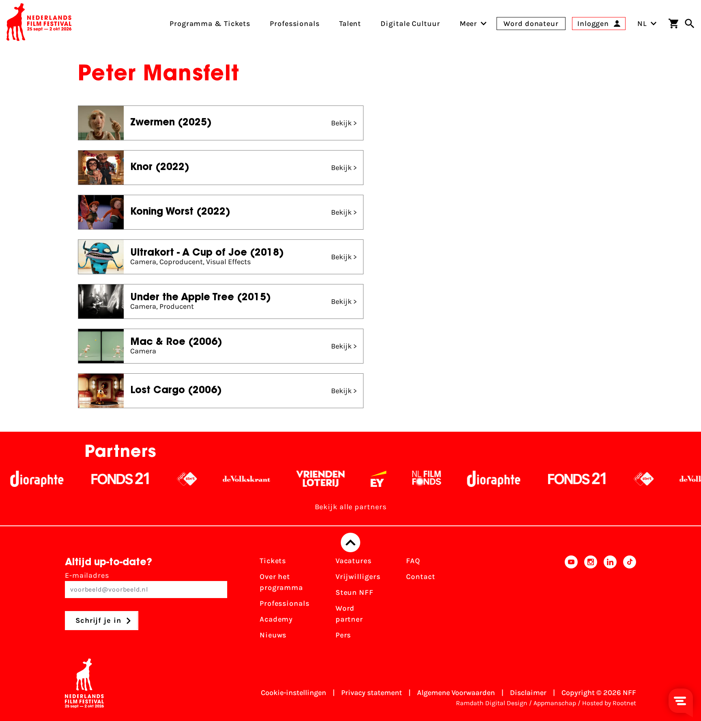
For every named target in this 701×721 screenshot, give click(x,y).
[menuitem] (468, 23)
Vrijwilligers (358, 576)
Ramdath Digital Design (491, 703)
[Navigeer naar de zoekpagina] (690, 23)
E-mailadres (87, 575)
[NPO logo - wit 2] (171, 479)
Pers (343, 635)
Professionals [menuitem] (295, 23)
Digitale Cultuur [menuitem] (410, 23)
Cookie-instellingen (293, 692)
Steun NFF (354, 592)
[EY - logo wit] (362, 479)
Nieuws (273, 635)
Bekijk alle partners (351, 506)
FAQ (413, 560)
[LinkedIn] (610, 600)
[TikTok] (629, 600)
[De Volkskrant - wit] (230, 479)
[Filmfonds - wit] (410, 479)
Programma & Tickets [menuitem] (210, 23)
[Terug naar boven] (350, 542)
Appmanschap (554, 703)
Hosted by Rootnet (609, 703)
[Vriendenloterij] (304, 479)
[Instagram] (590, 600)
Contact (420, 576)
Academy (276, 619)
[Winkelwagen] (673, 23)
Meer (468, 23)
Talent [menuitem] (350, 23)
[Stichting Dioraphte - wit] (477, 479)
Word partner (349, 614)
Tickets (273, 560)
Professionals (285, 603)
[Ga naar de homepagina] (38, 23)
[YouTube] (571, 600)
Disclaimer (528, 692)
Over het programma (281, 582)
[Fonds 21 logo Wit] (104, 479)
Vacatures (353, 560)
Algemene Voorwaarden (456, 692)
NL (642, 23)
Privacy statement (371, 692)
